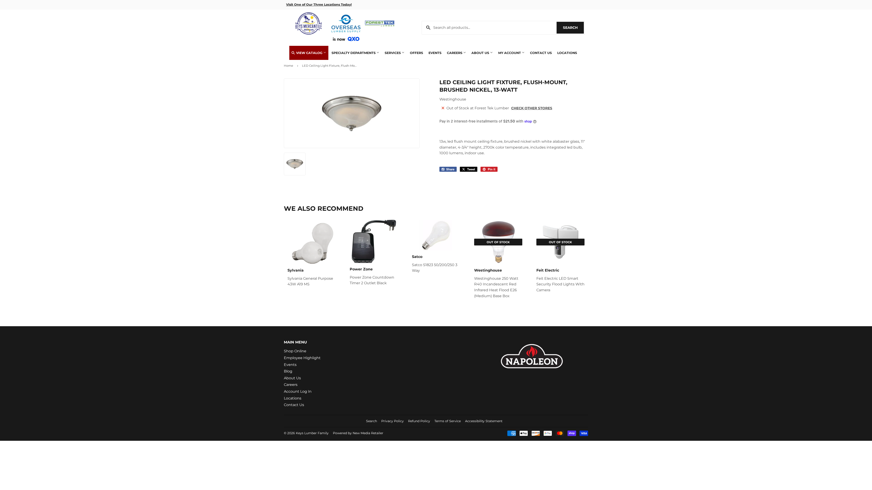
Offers (416, 53)
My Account (510, 53)
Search (573, 27)
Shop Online (295, 351)
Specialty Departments (354, 53)
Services (393, 53)
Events (435, 53)
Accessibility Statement (484, 421)
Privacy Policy (392, 421)
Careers (455, 53)
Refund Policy (419, 421)
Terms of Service (447, 421)
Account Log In (298, 391)
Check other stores (531, 108)
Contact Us (541, 53)
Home (288, 65)
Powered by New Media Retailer (358, 433)
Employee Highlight (302, 358)
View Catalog (309, 53)
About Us (480, 53)
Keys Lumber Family (312, 433)
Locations (567, 53)
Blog (288, 371)
